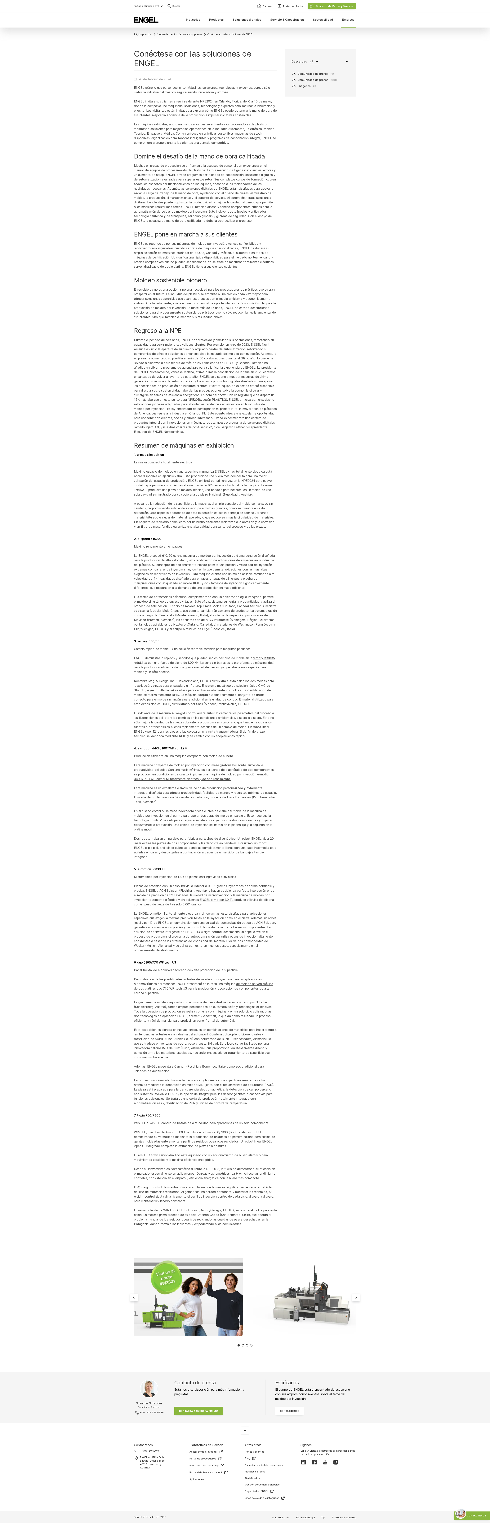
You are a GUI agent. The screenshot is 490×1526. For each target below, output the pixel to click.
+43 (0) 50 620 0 (149, 1450)
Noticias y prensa (192, 34)
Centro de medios (167, 34)
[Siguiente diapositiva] (356, 1297)
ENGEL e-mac (225, 471)
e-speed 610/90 (160, 555)
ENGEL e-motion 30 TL (217, 900)
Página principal (143, 34)
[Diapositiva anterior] (134, 1297)
